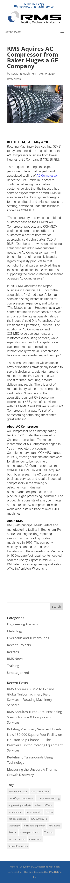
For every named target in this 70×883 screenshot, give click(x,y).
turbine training (17, 839)
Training (13, 665)
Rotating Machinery (23, 73)
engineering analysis (20, 805)
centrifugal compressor (21, 798)
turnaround (35, 839)
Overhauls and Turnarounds (28, 638)
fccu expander (34, 812)
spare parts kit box (30, 832)
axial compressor (40, 791)
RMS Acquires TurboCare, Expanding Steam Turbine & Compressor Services (34, 716)
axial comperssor (18, 791)
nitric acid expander (34, 825)
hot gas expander (18, 818)
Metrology (15, 631)
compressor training (49, 798)
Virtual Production (18, 846)
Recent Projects (19, 645)
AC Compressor (47, 175)
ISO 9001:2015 (39, 818)
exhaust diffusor (43, 805)
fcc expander (16, 812)
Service (13, 832)
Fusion (49, 812)
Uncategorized (18, 672)
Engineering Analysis (22, 624)
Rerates (13, 652)
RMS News (14, 79)
